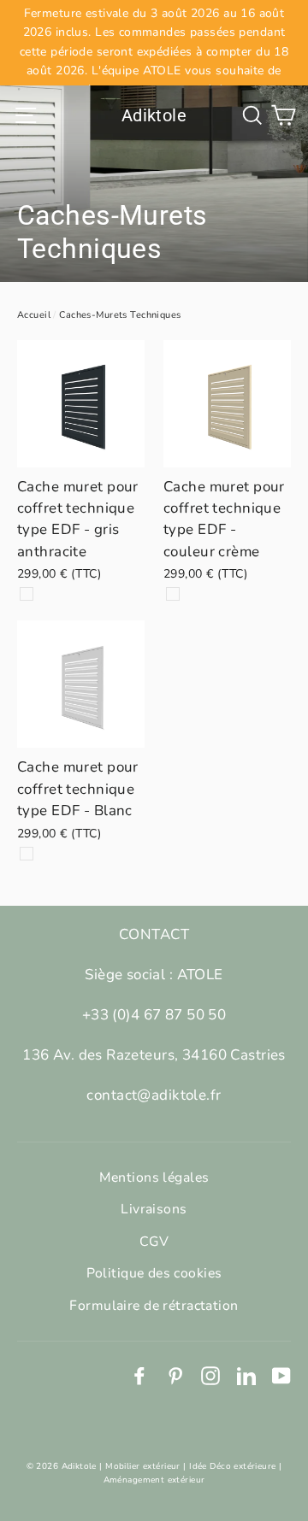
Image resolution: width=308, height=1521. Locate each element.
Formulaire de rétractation (153, 1305)
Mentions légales (154, 1177)
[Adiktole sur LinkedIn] (246, 1374)
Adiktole (154, 115)
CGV (154, 1241)
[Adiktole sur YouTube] (281, 1374)
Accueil (33, 314)
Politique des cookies (154, 1273)
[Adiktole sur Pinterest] (175, 1374)
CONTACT (154, 934)
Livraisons (154, 1209)
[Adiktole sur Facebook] (139, 1374)
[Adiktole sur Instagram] (210, 1374)
